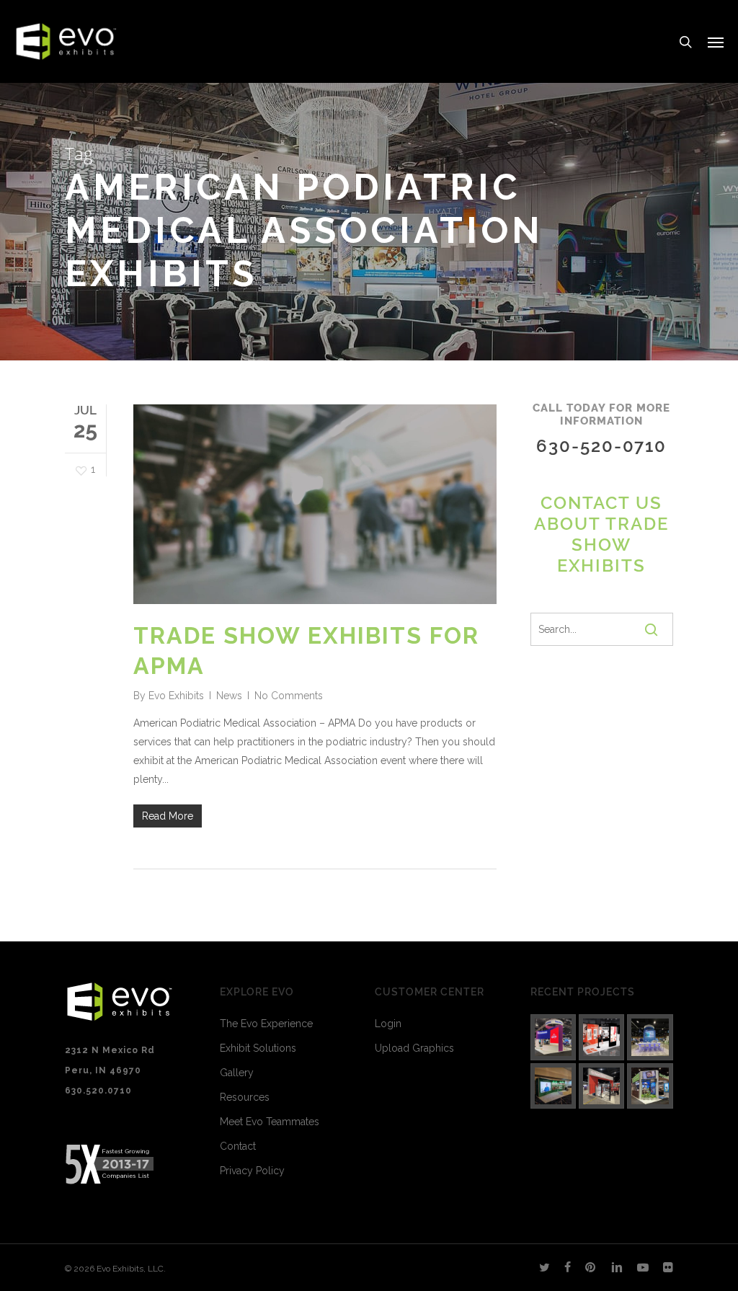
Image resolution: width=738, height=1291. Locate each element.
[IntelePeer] (649, 1037)
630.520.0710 (98, 1091)
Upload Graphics (414, 1048)
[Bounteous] (553, 1037)
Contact (238, 1146)
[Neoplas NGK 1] (553, 1086)
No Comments (288, 695)
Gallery (237, 1072)
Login (388, 1023)
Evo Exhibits (176, 695)
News (229, 695)
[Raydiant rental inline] (601, 1037)
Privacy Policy (252, 1170)
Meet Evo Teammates (269, 1121)
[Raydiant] (649, 1086)
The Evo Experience (266, 1023)
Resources (245, 1097)
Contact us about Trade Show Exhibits (601, 534)
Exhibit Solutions (258, 1048)
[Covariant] (601, 1086)
